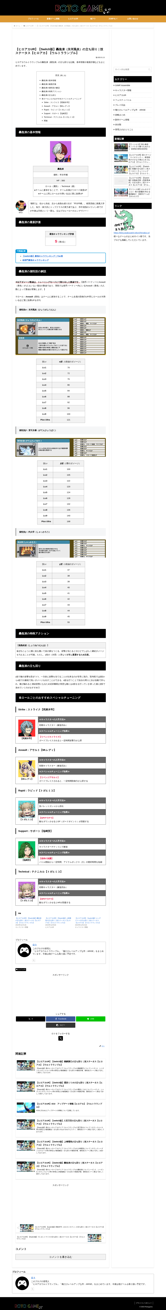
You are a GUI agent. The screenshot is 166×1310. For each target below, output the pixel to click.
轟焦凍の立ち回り (49, 95)
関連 (46, 121)
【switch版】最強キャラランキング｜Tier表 (42, 256)
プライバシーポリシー (144, 1303)
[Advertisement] (60, 39)
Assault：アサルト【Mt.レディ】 (57, 106)
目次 (57, 75)
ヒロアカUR (21, 969)
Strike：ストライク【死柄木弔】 (57, 102)
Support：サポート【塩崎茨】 (56, 113)
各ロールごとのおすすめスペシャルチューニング (61, 99)
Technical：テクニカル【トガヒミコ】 (59, 117)
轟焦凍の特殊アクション (52, 91)
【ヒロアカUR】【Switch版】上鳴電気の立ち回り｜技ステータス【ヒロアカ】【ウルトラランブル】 (58, 920)
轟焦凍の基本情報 (49, 80)
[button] (60, 1025)
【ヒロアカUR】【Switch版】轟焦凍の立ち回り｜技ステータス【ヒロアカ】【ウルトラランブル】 (28, 920)
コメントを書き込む (60, 1257)
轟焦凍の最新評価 (49, 84)
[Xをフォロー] (33, 960)
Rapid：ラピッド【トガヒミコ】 (57, 110)
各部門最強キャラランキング (35, 260)
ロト (35, 944)
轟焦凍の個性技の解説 (51, 88)
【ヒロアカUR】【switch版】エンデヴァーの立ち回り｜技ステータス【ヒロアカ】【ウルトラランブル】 (88, 920)
